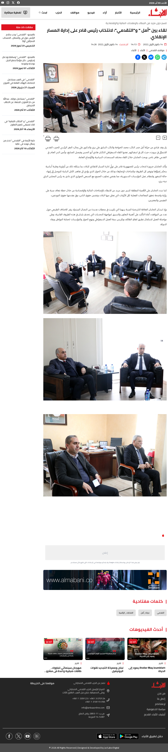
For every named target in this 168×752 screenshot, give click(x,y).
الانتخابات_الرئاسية (126, 613)
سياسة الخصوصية (156, 709)
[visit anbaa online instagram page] (37, 736)
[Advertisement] (105, 552)
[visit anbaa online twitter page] (18, 736)
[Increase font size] (165, 138)
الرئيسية (135, 12)
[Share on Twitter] (144, 57)
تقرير (161, 663)
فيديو (91, 12)
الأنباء (142, 50)
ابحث (44, 12)
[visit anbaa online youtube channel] (28, 736)
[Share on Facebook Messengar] (151, 57)
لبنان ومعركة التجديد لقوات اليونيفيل (106, 669)
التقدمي (160, 613)
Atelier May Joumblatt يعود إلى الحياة (146, 669)
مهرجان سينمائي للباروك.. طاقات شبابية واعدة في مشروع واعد (62, 671)
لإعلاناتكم (160, 703)
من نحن (161, 693)
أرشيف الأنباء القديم (154, 714)
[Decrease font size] (158, 138)
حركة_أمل (145, 613)
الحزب (58, 12)
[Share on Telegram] (164, 57)
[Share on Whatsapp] (157, 57)
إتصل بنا (161, 698)
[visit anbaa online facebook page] (9, 736)
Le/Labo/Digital (111, 748)
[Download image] (46, 129)
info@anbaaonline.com (93, 707)
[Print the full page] (55, 138)
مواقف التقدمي (156, 50)
